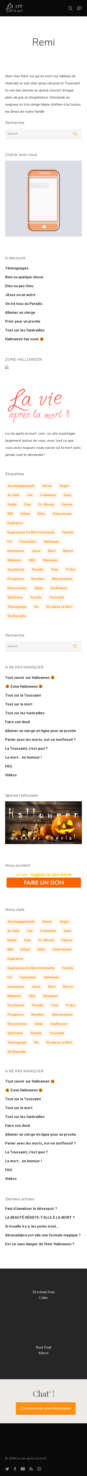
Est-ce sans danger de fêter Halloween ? (39, 1244)
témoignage (16, 606)
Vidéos (11, 775)
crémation (48, 495)
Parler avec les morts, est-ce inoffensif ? (40, 740)
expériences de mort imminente (31, 532)
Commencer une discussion (46, 1408)
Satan (38, 588)
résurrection (17, 588)
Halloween (51, 541)
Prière (70, 569)
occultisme (15, 569)
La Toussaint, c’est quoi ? (26, 748)
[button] (79, 8)
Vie (36, 606)
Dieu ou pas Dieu (19, 286)
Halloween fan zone (22, 339)
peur (54, 569)
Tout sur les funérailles (25, 330)
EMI (10, 513)
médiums (14, 560)
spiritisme (15, 597)
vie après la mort (59, 606)
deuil (67, 495)
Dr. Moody (46, 504)
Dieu (27, 504)
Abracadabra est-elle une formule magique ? (43, 1235)
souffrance (58, 588)
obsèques (50, 560)
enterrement (62, 513)
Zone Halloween (24, 686)
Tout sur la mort (18, 704)
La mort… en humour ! (23, 757)
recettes (37, 579)
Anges (64, 486)
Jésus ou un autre (20, 295)
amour (47, 486)
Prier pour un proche (22, 321)
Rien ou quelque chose (24, 277)
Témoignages (17, 268)
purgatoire (15, 579)
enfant (25, 513)
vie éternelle (16, 616)
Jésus (36, 551)
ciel (30, 495)
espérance (15, 523)
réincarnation (62, 579)
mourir (68, 551)
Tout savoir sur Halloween (27, 678)
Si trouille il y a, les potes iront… (32, 1226)
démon (67, 504)
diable (12, 504)
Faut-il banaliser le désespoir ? (31, 1209)
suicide (35, 597)
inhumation (15, 551)
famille (67, 532)
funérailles (28, 541)
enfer (41, 513)
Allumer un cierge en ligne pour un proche (40, 731)
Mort (52, 551)
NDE (32, 560)
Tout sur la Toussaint (23, 695)
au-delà (13, 495)
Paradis (38, 569)
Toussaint (56, 597)
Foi (9, 541)
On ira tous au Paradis (23, 304)
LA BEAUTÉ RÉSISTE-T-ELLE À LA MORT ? (40, 1217)
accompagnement (21, 486)
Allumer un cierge (20, 312)
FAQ (8, 766)
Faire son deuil (17, 722)
